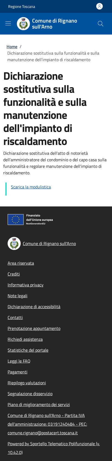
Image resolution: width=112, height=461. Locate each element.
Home (12, 46)
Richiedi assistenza (25, 339)
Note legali (17, 295)
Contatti (15, 317)
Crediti (14, 274)
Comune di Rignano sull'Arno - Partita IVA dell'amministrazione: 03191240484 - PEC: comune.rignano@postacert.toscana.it (47, 424)
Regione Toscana (21, 6)
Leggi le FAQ (19, 361)
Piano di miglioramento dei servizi (39, 404)
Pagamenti (17, 372)
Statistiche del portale (28, 350)
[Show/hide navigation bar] (8, 23)
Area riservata (21, 263)
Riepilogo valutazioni (27, 382)
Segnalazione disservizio (30, 393)
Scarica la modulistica (31, 187)
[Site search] (100, 23)
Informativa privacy (25, 284)
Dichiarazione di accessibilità (34, 306)
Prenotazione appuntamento (34, 328)
